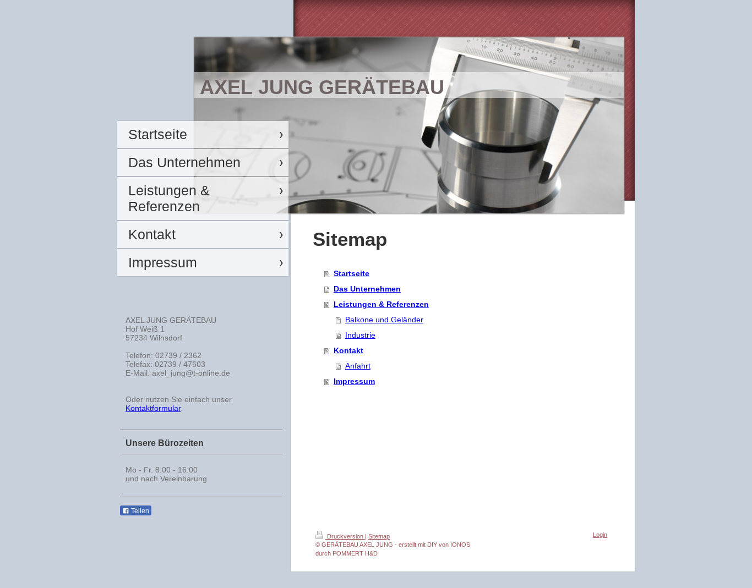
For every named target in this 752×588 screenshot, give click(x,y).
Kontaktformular (153, 408)
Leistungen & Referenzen (381, 304)
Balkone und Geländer (384, 319)
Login (600, 534)
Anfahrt (357, 365)
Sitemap (379, 536)
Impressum (354, 381)
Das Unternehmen (367, 288)
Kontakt (348, 350)
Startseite (351, 273)
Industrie (360, 335)
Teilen (139, 511)
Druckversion (345, 536)
